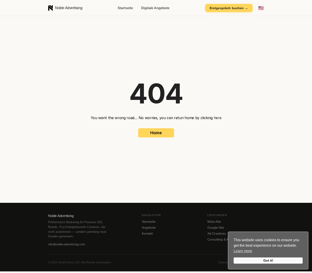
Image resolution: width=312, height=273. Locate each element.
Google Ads (215, 227)
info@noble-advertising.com (66, 244)
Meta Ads (214, 221)
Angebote (149, 227)
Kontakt (147, 233)
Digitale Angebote (155, 8)
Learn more (243, 251)
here (218, 117)
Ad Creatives (216, 233)
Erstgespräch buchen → (229, 8)
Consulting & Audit (220, 239)
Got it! (268, 260)
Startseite (125, 8)
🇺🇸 (261, 8)
